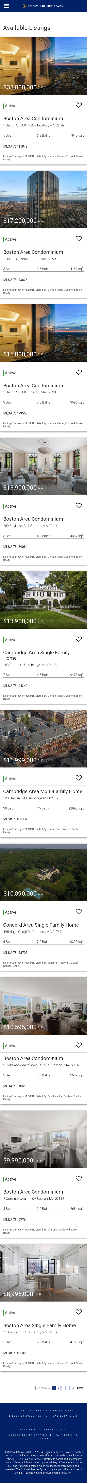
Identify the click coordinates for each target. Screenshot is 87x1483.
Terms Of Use (29, 1430)
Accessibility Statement (30, 1435)
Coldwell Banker (27, 1411)
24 (72, 1388)
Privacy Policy (56, 1430)
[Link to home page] (43, 6)
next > (81, 1388)
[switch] (79, 103)
